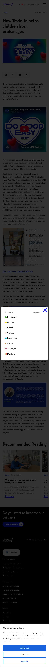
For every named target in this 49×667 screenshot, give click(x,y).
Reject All (24, 661)
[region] (24, 645)
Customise (24, 655)
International (12, 317)
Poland (10, 327)
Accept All (24, 648)
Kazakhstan (12, 338)
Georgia (10, 333)
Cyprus (10, 343)
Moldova (11, 354)
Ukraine (10, 322)
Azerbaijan (11, 348)
